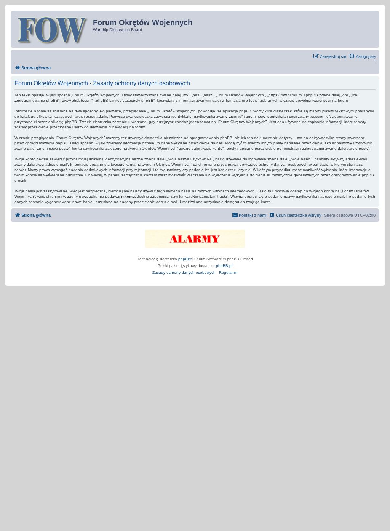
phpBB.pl (224, 266)
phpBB (184, 259)
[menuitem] (362, 56)
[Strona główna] (53, 29)
